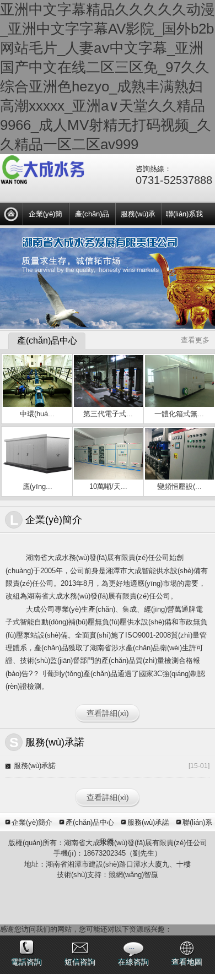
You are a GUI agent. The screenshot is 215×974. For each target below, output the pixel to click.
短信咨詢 (79, 961)
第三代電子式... (108, 414)
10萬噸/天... (108, 486)
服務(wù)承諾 (138, 216)
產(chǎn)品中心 (92, 216)
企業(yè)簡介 (45, 216)
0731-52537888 (174, 180)
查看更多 (195, 340)
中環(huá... (37, 414)
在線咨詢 (133, 961)
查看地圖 (186, 961)
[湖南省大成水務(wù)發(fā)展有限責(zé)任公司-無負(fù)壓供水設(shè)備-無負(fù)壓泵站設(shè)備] (11, 214)
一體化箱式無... (179, 414)
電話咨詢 (26, 961)
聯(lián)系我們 (184, 216)
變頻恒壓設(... (179, 486)
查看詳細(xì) (108, 713)
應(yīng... (37, 486)
